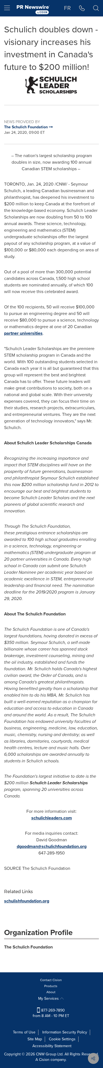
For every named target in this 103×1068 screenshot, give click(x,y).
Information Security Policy (64, 1032)
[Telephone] (82, 8)
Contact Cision (51, 980)
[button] (51, 85)
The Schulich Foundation (28, 947)
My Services (49, 998)
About (50, 992)
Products (50, 986)
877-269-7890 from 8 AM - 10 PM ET (51, 1013)
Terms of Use (24, 1032)
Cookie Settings (62, 1039)
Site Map (34, 1039)
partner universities (23, 333)
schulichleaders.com (51, 818)
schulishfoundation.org (26, 901)
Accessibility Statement (51, 1046)
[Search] (96, 8)
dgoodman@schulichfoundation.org (52, 846)
